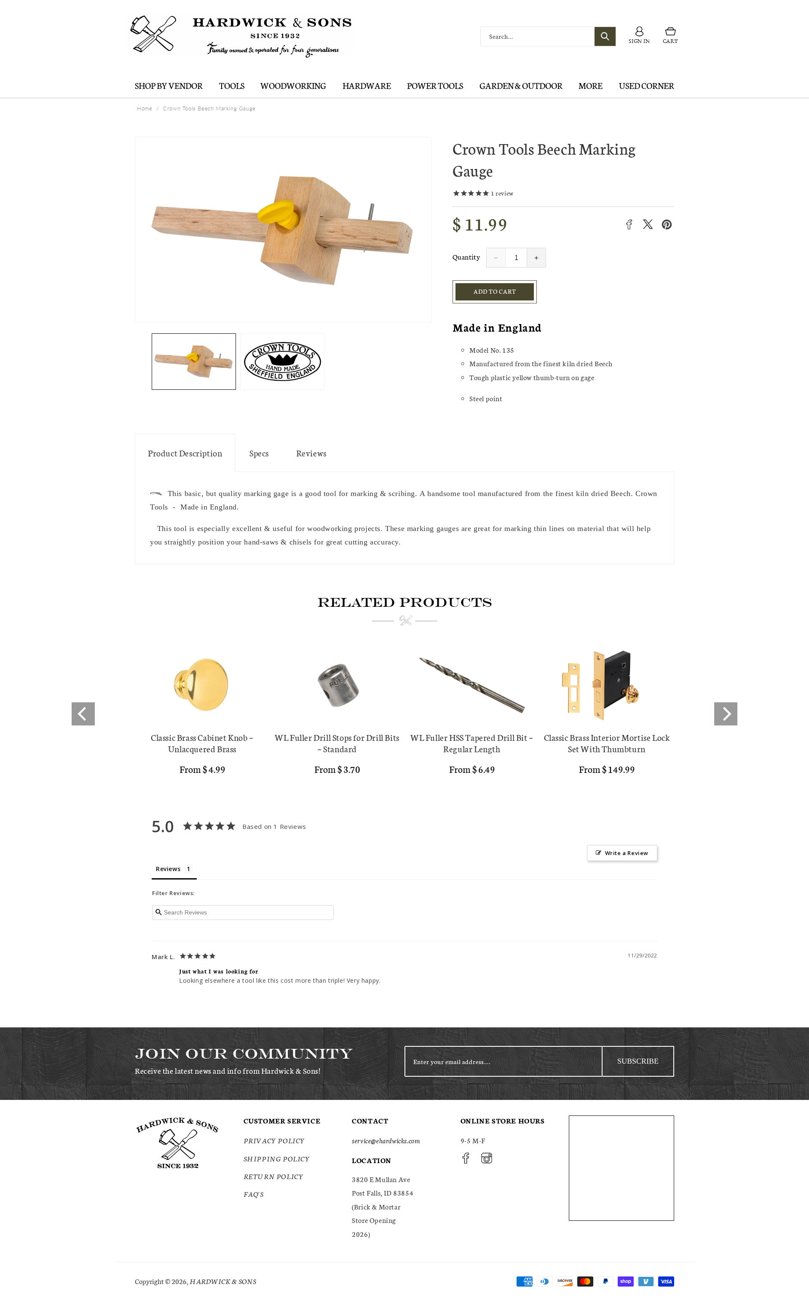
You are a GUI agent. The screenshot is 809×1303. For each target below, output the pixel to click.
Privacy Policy (274, 1140)
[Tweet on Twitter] (647, 224)
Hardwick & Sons (223, 1281)
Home (144, 108)
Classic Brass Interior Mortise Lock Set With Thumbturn (607, 743)
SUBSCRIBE (638, 1061)
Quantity (466, 256)
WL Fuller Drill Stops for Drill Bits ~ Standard (337, 743)
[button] (670, 36)
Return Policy (274, 1176)
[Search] (605, 36)
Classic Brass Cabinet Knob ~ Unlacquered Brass (202, 743)
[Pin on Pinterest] (666, 224)
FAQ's (254, 1194)
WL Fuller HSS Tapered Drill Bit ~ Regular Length (471, 743)
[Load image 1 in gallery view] (194, 361)
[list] (404, 714)
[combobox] (548, 36)
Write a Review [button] (626, 853)
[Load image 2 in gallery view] (282, 361)
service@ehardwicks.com (386, 1140)
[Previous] (83, 713)
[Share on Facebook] (628, 224)
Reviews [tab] (168, 869)
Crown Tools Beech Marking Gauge (209, 108)
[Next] (725, 713)
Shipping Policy (277, 1158)
